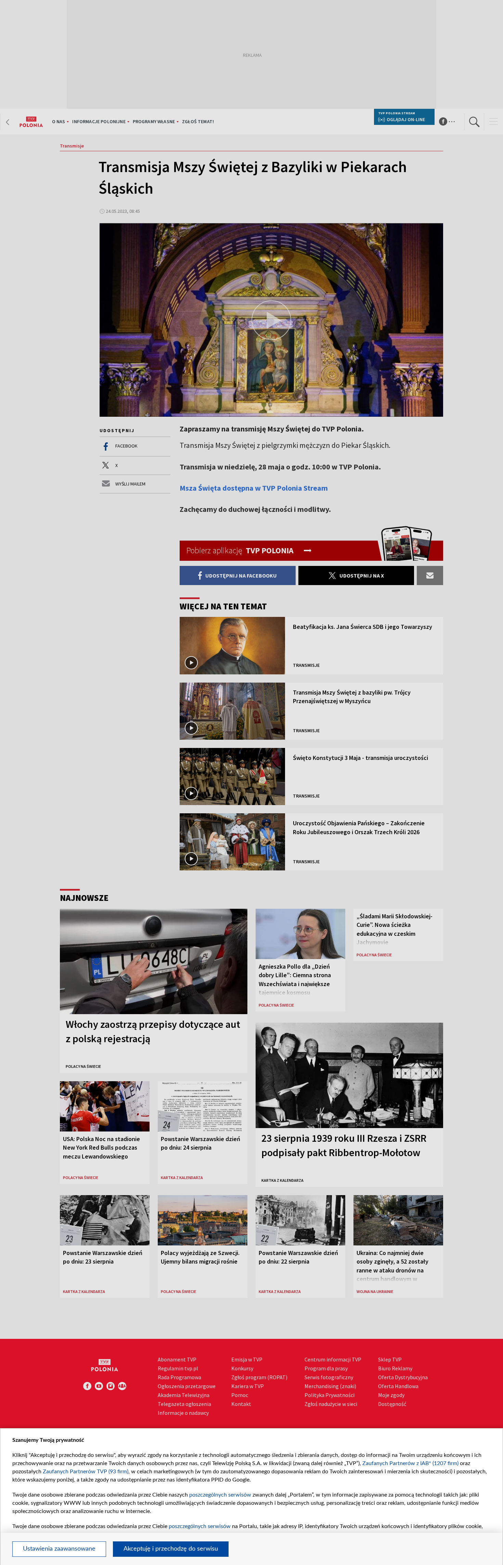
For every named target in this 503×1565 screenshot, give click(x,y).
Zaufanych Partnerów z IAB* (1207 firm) (410, 1463)
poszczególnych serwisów (220, 1495)
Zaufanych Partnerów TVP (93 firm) (85, 1471)
